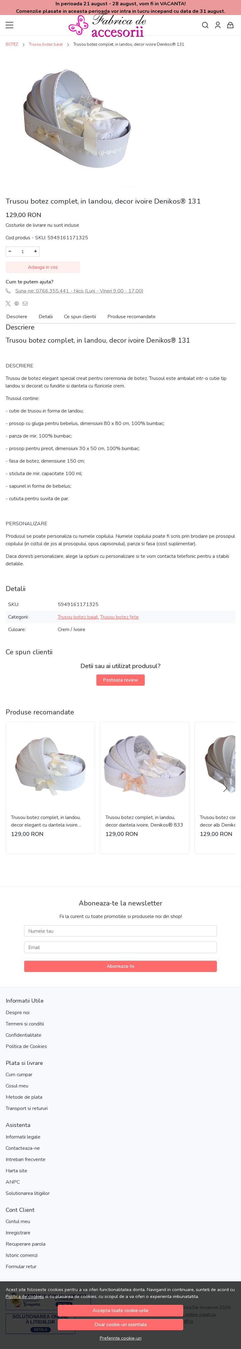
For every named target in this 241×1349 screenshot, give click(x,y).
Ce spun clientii (80, 316)
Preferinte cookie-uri (121, 1338)
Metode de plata (24, 1097)
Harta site (16, 1170)
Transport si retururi (27, 1108)
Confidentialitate (23, 1035)
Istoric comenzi (22, 1255)
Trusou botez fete (119, 617)
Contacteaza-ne (23, 1148)
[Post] (10, 303)
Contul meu (18, 1221)
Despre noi (17, 1012)
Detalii (46, 316)
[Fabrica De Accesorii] (107, 25)
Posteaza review (120, 680)
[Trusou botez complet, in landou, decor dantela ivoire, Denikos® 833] (144, 766)
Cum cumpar (19, 1074)
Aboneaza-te (120, 966)
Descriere (16, 316)
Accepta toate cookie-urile (120, 1310)
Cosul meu (17, 1085)
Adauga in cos (43, 267)
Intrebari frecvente (26, 1159)
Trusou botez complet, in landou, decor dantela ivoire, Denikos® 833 (144, 821)
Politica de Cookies (26, 1046)
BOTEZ (12, 44)
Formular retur (21, 1266)
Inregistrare (18, 1232)
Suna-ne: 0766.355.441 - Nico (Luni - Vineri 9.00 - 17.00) (79, 291)
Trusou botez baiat (46, 44)
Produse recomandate (131, 316)
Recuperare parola (26, 1244)
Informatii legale (23, 1137)
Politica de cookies (25, 1296)
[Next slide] (225, 788)
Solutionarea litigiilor (28, 1193)
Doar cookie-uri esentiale (120, 1324)
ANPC (13, 1182)
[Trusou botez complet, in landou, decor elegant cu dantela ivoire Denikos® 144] (50, 766)
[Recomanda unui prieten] (27, 303)
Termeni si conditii (25, 1023)
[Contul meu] (218, 25)
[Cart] (230, 25)
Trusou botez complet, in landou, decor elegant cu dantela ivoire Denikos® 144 (46, 821)
